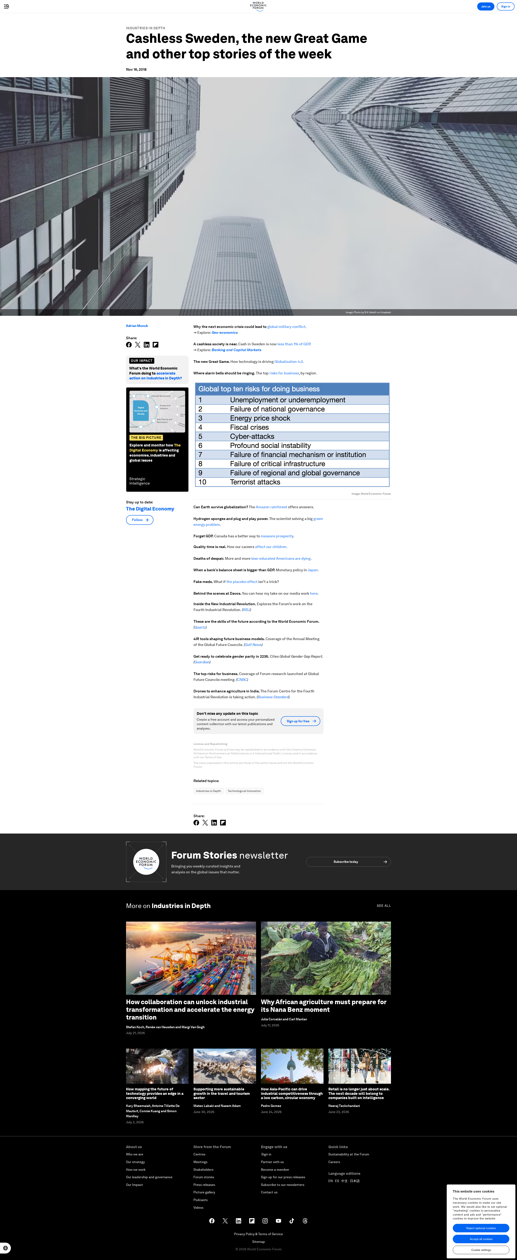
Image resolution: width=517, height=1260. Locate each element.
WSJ (246, 610)
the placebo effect (241, 582)
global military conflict (286, 326)
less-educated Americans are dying (281, 558)
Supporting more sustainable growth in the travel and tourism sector (221, 1093)
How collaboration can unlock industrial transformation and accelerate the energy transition (190, 1009)
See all (384, 906)
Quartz (200, 627)
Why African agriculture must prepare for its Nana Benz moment (323, 1005)
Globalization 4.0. (289, 361)
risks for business (284, 373)
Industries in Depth (145, 28)
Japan (313, 570)
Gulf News (253, 645)
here (313, 593)
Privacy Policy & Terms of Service (258, 1234)
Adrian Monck (137, 326)
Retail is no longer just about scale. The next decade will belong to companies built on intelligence (358, 1093)
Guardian (201, 662)
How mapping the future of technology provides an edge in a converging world (154, 1093)
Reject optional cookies (481, 1228)
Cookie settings (481, 1250)
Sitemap (258, 1242)
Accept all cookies (481, 1239)
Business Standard (273, 697)
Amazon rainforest (271, 507)
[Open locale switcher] (5, 1248)
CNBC (242, 679)
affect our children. (271, 547)
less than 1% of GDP (293, 344)
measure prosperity (277, 536)
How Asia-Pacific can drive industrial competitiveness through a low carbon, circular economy (292, 1093)
